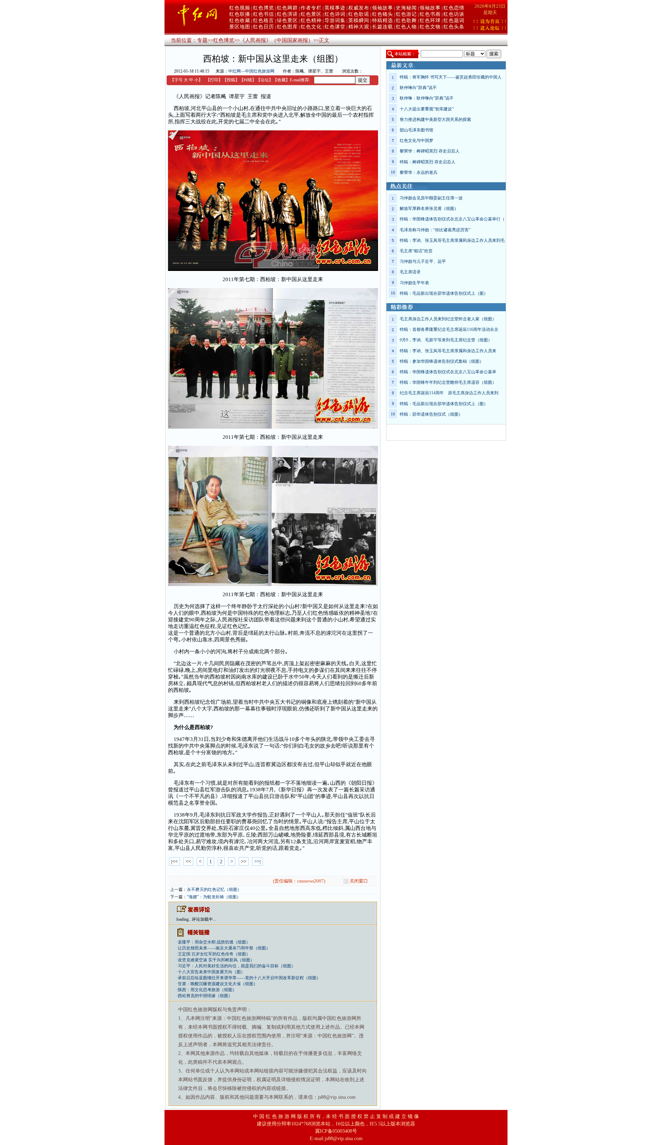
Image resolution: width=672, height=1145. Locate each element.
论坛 (264, 79)
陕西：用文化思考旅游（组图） (207, 989)
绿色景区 (287, 20)
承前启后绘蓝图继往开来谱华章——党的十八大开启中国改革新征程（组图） (249, 977)
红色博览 (263, 8)
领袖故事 (382, 8)
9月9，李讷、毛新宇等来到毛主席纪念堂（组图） (446, 340)
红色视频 (239, 8)
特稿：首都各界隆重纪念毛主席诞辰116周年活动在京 (449, 329)
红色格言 (263, 20)
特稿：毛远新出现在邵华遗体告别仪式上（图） (444, 293)
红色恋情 (453, 8)
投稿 (231, 79)
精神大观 (358, 26)
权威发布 (358, 8)
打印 (214, 79)
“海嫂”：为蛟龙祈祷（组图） (214, 896)
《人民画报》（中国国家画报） (276, 40)
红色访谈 (453, 14)
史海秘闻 (406, 8)
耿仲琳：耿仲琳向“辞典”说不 (427, 98)
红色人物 (406, 26)
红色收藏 (239, 20)
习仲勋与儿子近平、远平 (423, 261)
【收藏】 (281, 79)
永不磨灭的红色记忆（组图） (214, 889)
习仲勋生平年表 (414, 282)
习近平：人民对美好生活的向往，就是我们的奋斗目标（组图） (236, 965)
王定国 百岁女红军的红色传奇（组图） (214, 954)
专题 (202, 40)
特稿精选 (382, 20)
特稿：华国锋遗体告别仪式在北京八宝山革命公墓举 (448, 371)
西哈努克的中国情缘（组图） (205, 995)
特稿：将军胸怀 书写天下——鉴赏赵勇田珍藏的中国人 (451, 77)
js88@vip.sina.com (344, 1138)
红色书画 (430, 14)
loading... (184, 919)
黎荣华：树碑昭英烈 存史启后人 (430, 151)
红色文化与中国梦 (416, 140)
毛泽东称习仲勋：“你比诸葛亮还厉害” (435, 229)
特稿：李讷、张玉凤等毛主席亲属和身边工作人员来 (448, 350)
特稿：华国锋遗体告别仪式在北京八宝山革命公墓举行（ (452, 219)
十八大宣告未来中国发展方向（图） (211, 971)
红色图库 (287, 26)
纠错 (248, 79)
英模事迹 (334, 8)
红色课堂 (334, 26)
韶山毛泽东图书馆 (416, 130)
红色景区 (311, 14)
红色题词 (453, 20)
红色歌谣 (358, 14)
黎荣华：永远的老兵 (419, 172)
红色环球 (430, 20)
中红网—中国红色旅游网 (251, 71)
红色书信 (263, 14)
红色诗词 (334, 14)
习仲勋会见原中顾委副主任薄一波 (431, 198)
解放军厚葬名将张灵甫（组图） (429, 208)
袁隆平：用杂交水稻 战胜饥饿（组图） (214, 942)
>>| (257, 861)
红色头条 (453, 26)
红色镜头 (382, 14)
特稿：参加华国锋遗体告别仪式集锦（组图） (442, 361)
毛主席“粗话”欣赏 (416, 250)
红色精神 (311, 20)
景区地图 (239, 26)
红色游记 (406, 14)
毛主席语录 (410, 272)
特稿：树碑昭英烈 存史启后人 (427, 161)
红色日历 (263, 26)
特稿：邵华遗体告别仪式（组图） (431, 414)
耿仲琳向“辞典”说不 (418, 87)
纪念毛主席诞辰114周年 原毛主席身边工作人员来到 (449, 392)
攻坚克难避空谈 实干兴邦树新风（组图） (216, 959)
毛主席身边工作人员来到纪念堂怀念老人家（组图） (448, 318)
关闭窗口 (359, 881)
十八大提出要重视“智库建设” (427, 109)
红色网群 (287, 8)
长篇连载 (382, 26)
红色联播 (239, 14)
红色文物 (430, 26)
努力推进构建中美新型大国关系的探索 (435, 119)
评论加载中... (204, 919)
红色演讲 (287, 14)
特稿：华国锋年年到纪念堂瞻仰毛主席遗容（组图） (448, 382)
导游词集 (334, 20)
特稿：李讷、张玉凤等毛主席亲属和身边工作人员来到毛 (452, 240)
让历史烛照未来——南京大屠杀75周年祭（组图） (224, 948)
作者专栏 (311, 8)
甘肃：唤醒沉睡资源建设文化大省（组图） (218, 983)
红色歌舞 (406, 20)
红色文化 (311, 26)
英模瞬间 (358, 20)
